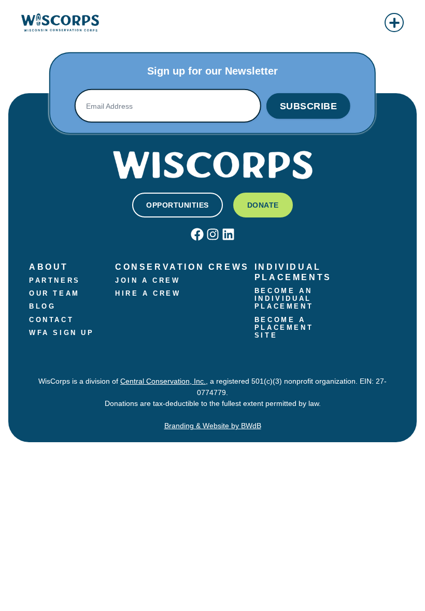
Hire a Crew (148, 293)
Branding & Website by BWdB (212, 425)
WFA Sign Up (61, 333)
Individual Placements (293, 272)
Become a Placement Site (285, 327)
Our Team (54, 293)
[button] (394, 22)
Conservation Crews (182, 266)
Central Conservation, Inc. (163, 381)
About (48, 266)
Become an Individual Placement (285, 298)
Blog (42, 306)
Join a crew (147, 280)
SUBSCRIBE (308, 106)
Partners (54, 280)
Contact (51, 320)
